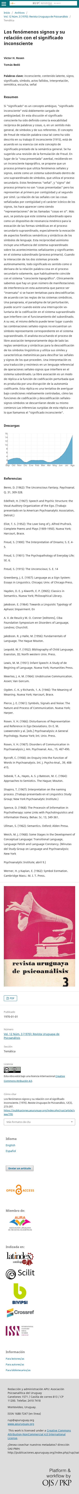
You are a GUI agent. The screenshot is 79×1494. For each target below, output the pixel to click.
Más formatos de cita (18, 1122)
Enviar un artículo (19, 1168)
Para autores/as (15, 1364)
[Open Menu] (4, 4)
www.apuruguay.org (21, 1424)
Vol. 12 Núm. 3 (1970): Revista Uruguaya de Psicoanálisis (36, 16)
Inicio (7, 12)
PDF (11, 998)
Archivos (20, 12)
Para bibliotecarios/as (18, 1370)
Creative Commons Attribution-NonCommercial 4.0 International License (39, 1434)
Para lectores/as (15, 1358)
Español (11, 1151)
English (10, 1145)
